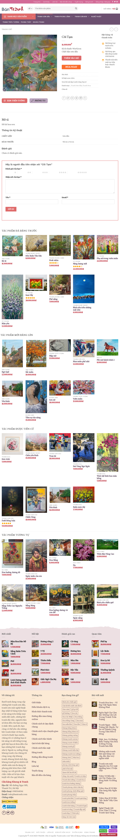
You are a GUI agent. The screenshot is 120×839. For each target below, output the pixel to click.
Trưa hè (52, 456)
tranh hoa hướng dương (71, 783)
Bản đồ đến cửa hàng (41, 775)
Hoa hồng (78, 717)
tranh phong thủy (69, 795)
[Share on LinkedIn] (81, 98)
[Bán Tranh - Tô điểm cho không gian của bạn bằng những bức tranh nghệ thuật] (13, 8)
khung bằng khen (69, 728)
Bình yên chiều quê (105, 602)
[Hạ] (83, 550)
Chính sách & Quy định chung (42, 725)
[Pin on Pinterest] (77, 98)
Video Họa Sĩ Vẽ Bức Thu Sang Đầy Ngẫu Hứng (108, 790)
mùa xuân (66, 761)
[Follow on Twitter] (115, 2)
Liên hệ (54, 2)
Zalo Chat (104, 827)
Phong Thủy (26, 22)
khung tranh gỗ (68, 746)
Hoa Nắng (53, 560)
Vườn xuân (77, 399)
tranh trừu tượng (68, 806)
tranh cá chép (80, 776)
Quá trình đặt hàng (40, 743)
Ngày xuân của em (34, 576)
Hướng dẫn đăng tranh (42, 757)
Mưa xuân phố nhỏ (81, 361)
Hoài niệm (53, 260)
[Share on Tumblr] (85, 98)
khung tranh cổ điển (70, 743)
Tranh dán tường (68, 780)
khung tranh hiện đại (70, 750)
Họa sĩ (84, 724)
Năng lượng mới (80, 264)
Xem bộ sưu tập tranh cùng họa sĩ (74, 82)
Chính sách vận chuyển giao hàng (45, 732)
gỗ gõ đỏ (75, 709)
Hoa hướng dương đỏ (11, 572)
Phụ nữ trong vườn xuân (107, 258)
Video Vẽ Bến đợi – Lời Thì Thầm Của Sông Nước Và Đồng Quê (108, 779)
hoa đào (77, 724)
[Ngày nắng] (83, 599)
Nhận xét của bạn (13, 177)
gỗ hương (66, 713)
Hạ (74, 565)
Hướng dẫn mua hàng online (42, 717)
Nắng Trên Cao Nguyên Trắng (12, 607)
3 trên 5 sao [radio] (37, 172)
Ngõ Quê (5, 372)
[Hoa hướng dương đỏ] (12, 553)
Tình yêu (75, 813)
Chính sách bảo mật (41, 748)
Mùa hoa (76, 757)
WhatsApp (103, 831)
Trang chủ (37, 2)
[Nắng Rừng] (36, 592)
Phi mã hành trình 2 (105, 360)
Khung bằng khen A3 (70, 732)
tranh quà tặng (81, 798)
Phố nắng (53, 299)
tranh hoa (81, 780)
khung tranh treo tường (71, 754)
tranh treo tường (68, 802)
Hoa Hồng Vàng (68, 720)
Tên (8, 197)
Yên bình (6, 401)
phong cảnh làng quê (70, 765)
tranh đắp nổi (80, 809)
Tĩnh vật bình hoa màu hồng (107, 477)
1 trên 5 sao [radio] (9, 172)
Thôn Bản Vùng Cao (105, 554)
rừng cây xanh (67, 776)
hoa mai (80, 720)
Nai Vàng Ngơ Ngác (81, 466)
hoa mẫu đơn (67, 724)
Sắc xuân (29, 372)
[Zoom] (5, 89)
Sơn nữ (52, 400)
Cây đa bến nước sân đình (71, 706)
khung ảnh (66, 757)
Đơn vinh (6, 459)
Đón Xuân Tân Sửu (34, 256)
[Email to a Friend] (72, 98)
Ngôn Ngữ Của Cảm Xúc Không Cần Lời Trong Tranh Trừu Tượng (108, 716)
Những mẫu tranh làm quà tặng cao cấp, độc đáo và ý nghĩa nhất (107, 754)
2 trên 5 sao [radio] (22, 172)
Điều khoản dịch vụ (41, 707)
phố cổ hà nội (67, 769)
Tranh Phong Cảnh (62, 16)
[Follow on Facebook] (112, 2)
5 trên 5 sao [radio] (72, 172)
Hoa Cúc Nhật (67, 717)
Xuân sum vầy (79, 507)
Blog (34, 761)
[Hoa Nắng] (60, 547)
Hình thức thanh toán (42, 711)
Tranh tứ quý (82, 806)
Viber (114, 827)
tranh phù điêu (67, 798)
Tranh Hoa (87, 85)
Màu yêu (5, 323)
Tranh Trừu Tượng (11, 22)
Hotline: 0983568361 (108, 834)
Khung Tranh (38, 22)
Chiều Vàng (31, 517)
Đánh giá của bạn (14, 169)
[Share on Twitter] (68, 98)
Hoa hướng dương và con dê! (58, 611)
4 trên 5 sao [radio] (54, 172)
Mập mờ (52, 356)
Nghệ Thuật (96, 16)
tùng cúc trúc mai (68, 817)
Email (65, 197)
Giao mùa (65, 709)
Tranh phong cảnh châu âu (72, 787)
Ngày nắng (77, 618)
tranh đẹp (66, 813)
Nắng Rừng (30, 605)
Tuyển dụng (79, 2)
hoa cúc (74, 713)
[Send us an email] (117, 2)
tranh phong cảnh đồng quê (72, 791)
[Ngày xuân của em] (36, 555)
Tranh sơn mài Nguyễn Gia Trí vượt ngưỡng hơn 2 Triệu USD (108, 767)
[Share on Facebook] (64, 98)
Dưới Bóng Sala (8, 521)
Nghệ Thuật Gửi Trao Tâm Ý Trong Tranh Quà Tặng (107, 810)
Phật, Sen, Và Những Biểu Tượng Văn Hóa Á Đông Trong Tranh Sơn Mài (108, 742)
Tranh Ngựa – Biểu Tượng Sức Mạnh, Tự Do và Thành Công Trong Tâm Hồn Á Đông (108, 729)
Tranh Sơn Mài (81, 16)
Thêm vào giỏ (71, 58)
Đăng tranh (89, 2)
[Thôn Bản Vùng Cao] (107, 544)
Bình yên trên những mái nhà (82, 308)
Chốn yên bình (32, 455)
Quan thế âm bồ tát (69, 772)
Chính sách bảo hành (42, 739)
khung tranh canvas (70, 739)
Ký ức (4, 261)
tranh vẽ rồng (67, 809)
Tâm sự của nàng (33, 417)
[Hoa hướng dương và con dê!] (60, 595)
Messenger (113, 831)
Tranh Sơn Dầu (43, 16)
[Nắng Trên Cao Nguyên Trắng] (12, 593)
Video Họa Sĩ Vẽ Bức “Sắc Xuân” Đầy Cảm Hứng (108, 800)
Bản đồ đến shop (66, 2)
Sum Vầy (29, 295)
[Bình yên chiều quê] (107, 591)
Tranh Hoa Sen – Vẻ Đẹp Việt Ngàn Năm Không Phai (108, 705)
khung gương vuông (70, 735)
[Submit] (76, 9)
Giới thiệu (46, 2)
